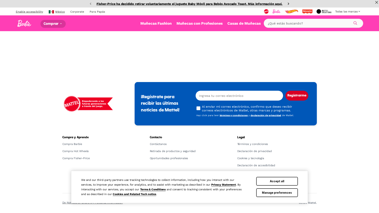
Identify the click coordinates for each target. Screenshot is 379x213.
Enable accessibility (29, 11)
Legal (241, 137)
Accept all (277, 181)
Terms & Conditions (153, 189)
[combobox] (313, 23)
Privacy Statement (223, 184)
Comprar (51, 23)
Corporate (77, 11)
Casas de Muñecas (244, 23)
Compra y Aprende (75, 137)
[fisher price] (308, 11)
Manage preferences (277, 192)
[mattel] (266, 11)
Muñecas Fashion (156, 23)
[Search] (354, 22)
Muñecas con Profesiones (199, 23)
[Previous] (91, 4)
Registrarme (296, 95)
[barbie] (277, 11)
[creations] (324, 11)
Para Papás (97, 11)
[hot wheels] (292, 11)
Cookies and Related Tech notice (134, 194)
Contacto (156, 137)
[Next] (288, 4)
